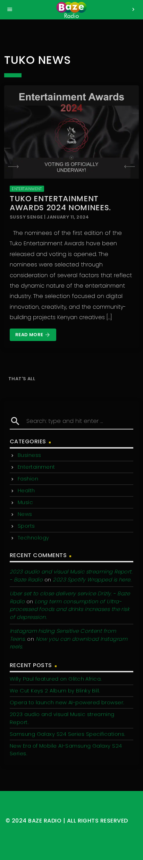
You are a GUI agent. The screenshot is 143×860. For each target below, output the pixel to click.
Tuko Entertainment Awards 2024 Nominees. (60, 203)
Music (25, 502)
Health (26, 490)
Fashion (28, 478)
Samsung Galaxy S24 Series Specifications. (67, 734)
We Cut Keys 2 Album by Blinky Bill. (55, 690)
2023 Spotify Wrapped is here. (92, 579)
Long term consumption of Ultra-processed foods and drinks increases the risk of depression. (69, 609)
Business (29, 455)
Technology (33, 537)
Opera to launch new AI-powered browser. (67, 702)
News (25, 514)
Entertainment (27, 188)
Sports (26, 525)
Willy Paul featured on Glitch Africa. (56, 678)
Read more (33, 334)
